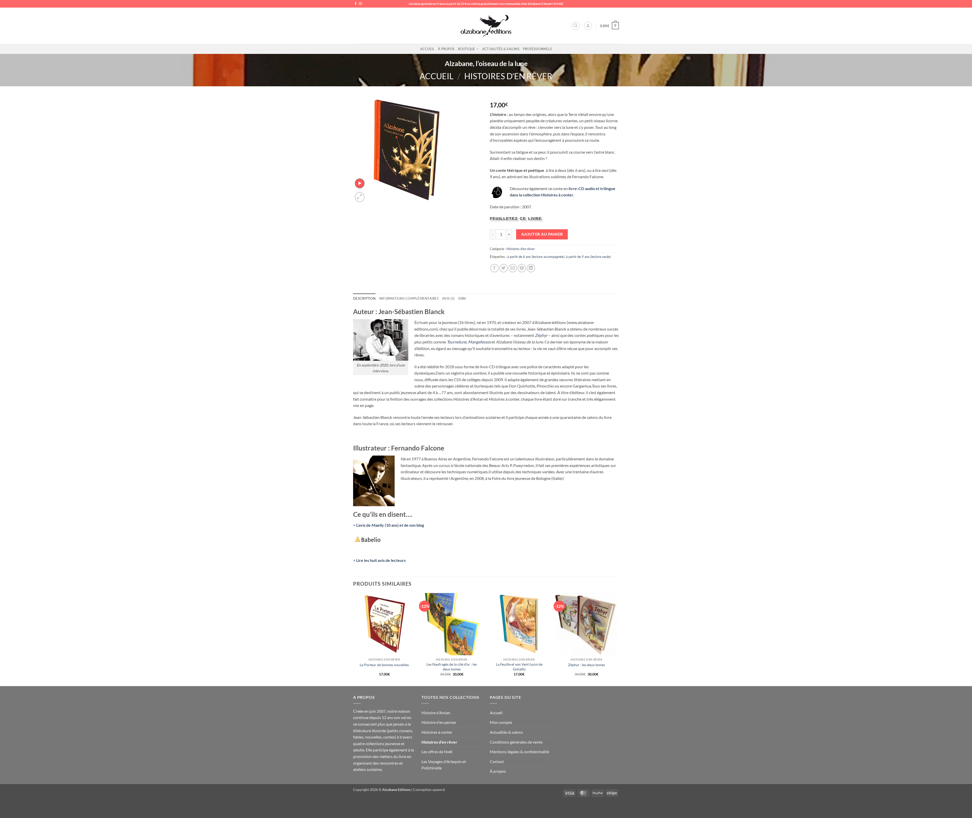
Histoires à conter (436, 732)
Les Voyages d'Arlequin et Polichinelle (443, 764)
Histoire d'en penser (438, 722)
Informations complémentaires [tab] (409, 298)
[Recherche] (576, 26)
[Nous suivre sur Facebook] (355, 4)
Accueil (427, 49)
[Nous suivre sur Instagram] (360, 4)
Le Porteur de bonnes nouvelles (384, 665)
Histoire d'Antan (435, 712)
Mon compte (501, 722)
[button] (588, 26)
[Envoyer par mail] (513, 268)
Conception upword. (429, 789)
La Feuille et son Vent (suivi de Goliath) (519, 666)
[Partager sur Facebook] (494, 268)
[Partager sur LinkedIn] (531, 268)
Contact (497, 761)
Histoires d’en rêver (508, 76)
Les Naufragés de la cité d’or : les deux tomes (452, 666)
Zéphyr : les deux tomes (586, 665)
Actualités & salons (500, 49)
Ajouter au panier (542, 234)
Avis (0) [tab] (448, 298)
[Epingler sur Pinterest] (522, 268)
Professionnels (537, 49)
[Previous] (353, 639)
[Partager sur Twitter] (503, 268)
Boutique (466, 49)
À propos (446, 49)
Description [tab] (364, 298)
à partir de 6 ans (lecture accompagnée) (535, 257)
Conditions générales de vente (516, 742)
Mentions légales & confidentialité (519, 751)
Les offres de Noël (436, 751)
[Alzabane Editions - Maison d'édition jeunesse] (486, 26)
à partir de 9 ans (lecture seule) (588, 257)
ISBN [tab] (462, 298)
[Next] (617, 639)
